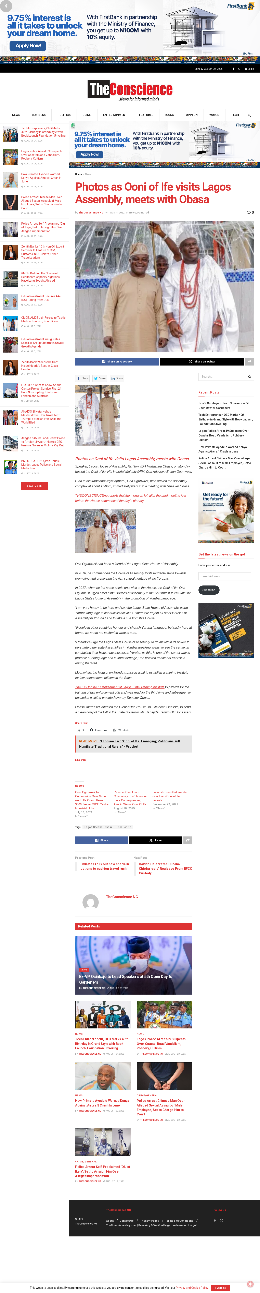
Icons (169, 115)
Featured (146, 115)
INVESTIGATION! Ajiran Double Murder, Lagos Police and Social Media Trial (41, 464)
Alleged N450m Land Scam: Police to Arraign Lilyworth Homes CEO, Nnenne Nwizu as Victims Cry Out (43, 441)
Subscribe (209, 590)
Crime (86, 115)
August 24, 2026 (114, 1054)
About (110, 1220)
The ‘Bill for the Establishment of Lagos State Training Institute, (120, 687)
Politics (64, 115)
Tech (235, 115)
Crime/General (147, 1095)
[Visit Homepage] (130, 91)
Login (250, 69)
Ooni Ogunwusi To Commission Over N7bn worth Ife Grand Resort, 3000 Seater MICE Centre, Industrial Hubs (92, 800)
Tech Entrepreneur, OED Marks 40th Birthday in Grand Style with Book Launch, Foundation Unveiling (43, 132)
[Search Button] (249, 115)
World (214, 115)
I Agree (220, 1287)
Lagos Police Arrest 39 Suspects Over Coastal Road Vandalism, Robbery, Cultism (42, 155)
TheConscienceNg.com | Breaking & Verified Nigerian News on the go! (151, 1225)
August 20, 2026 (176, 1054)
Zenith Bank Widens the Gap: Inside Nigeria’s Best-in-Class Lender (39, 365)
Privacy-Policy (149, 1220)
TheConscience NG (91, 212)
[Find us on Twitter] (238, 69)
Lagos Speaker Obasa (98, 827)
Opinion (192, 115)
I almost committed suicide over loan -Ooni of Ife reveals (170, 796)
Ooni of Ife (124, 827)
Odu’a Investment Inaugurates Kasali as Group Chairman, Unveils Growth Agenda (42, 343)
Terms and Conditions (179, 1220)
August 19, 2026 (114, 1181)
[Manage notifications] (250, 1284)
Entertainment (115, 115)
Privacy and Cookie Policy (192, 1287)
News (16, 115)
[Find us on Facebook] (233, 69)
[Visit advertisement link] (130, 32)
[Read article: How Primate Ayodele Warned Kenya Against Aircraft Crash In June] (103, 1076)
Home (78, 174)
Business (39, 115)
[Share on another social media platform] (249, 362)
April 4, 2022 (117, 212)
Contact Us (126, 1220)
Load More (34, 486)
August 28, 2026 (118, 988)
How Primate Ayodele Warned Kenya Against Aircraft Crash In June (41, 178)
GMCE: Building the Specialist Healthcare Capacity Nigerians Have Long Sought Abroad (40, 277)
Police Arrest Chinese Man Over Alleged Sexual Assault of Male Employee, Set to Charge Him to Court (224, 463)
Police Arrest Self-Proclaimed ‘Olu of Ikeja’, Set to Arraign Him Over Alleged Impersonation (43, 227)
